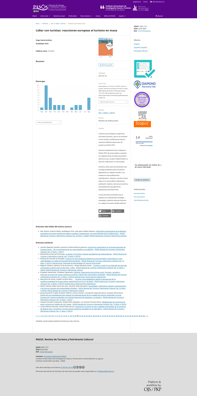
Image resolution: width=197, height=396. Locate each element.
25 (87, 316)
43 (128, 316)
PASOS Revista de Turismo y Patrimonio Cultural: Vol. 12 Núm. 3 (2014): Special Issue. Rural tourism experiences (83, 276)
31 (100, 316)
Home (34, 16)
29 (96, 316)
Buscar (160, 16)
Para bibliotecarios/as (141, 200)
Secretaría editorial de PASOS (55, 356)
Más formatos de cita (107, 102)
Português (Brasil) (141, 51)
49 (142, 316)
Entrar (145, 2)
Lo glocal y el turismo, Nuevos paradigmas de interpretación (89, 254)
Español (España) (140, 47)
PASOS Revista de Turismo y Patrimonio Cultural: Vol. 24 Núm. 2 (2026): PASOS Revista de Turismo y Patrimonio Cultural (83, 234)
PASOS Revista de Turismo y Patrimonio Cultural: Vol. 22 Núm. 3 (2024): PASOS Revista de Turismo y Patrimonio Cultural (83, 289)
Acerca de (44, 16)
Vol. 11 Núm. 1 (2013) (58, 23)
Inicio (37, 23)
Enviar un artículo (142, 180)
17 (69, 316)
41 (123, 316)
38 (116, 316)
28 (94, 316)
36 (112, 316)
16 (66, 316)
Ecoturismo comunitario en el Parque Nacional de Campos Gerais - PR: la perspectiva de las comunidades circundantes (83, 248)
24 (85, 316)
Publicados (73, 16)
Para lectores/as (139, 193)
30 (98, 316)
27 (91, 316)
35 (110, 316)
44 (130, 316)
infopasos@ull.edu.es (106, 371)
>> (147, 316)
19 (73, 316)
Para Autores (85, 16)
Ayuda (121, 16)
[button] (104, 211)
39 (119, 316)
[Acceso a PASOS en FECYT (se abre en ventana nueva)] (145, 77)
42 (126, 316)
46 (135, 316)
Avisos (98, 16)
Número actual (59, 16)
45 (132, 316)
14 (62, 316)
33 (105, 316)
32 (103, 316)
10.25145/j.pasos (144, 31)
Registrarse (137, 2)
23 (82, 316)
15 (64, 316)
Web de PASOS (109, 16)
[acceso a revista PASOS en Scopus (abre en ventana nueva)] (142, 127)
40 (121, 316)
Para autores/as (139, 197)
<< (37, 316)
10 (53, 316)
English (137, 44)
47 (137, 316)
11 (55, 316)
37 (114, 316)
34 (107, 316)
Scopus (150, 145)
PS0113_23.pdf (107, 65)
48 (139, 316)
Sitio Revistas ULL (158, 2)
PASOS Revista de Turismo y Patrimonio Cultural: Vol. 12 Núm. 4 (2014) (99, 304)
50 (144, 316)
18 (71, 316)
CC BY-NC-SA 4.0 (67, 367)
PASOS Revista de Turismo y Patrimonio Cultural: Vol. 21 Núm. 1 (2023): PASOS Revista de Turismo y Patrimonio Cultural (82, 269)
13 (59, 316)
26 (89, 316)
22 (80, 316)
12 (57, 316)
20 (75, 316)
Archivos (45, 23)
